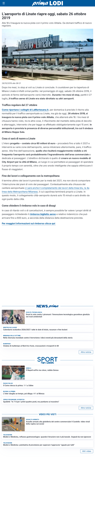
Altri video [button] (86, 451)
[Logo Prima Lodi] (47, 3)
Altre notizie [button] (86, 352)
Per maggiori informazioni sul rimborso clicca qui (29, 223)
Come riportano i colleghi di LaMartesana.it (25, 109)
